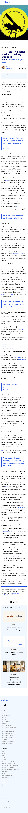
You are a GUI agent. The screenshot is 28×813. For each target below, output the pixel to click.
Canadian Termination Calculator (11, 769)
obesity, (3, 361)
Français (3, 795)
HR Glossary (5, 759)
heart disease (22, 359)
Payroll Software (6, 715)
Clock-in (4, 723)
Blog (3, 755)
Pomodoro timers (14, 348)
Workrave (6, 342)
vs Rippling (5, 773)
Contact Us (5, 793)
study (4, 277)
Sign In (3, 787)
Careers (4, 789)
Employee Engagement (8, 735)
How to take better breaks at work (13, 77)
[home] (6, 2)
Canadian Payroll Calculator (9, 767)
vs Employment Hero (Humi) (9, 777)
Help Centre (5, 791)
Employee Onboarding (8, 731)
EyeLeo (5, 346)
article (7, 180)
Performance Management (9, 727)
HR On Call (5, 739)
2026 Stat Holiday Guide (8, 763)
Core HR (4, 717)
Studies (3, 450)
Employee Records (7, 733)
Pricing (3, 751)
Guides (3, 757)
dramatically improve (7, 294)
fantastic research (6, 425)
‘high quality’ (18, 357)
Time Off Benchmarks (8, 761)
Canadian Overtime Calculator (10, 765)
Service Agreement (6, 803)
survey (7, 486)
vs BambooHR (5, 771)
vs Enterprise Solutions (8, 775)
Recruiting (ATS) (6, 725)
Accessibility (4, 798)
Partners (4, 753)
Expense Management (8, 741)
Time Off (4, 719)
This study (20, 329)
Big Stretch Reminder (9, 344)
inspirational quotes (18, 253)
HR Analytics (5, 729)
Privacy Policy (5, 801)
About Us (4, 785)
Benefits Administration (8, 743)
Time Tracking (6, 721)
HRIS (3, 713)
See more (22, 608)
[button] (23, 2)
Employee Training (7, 737)
